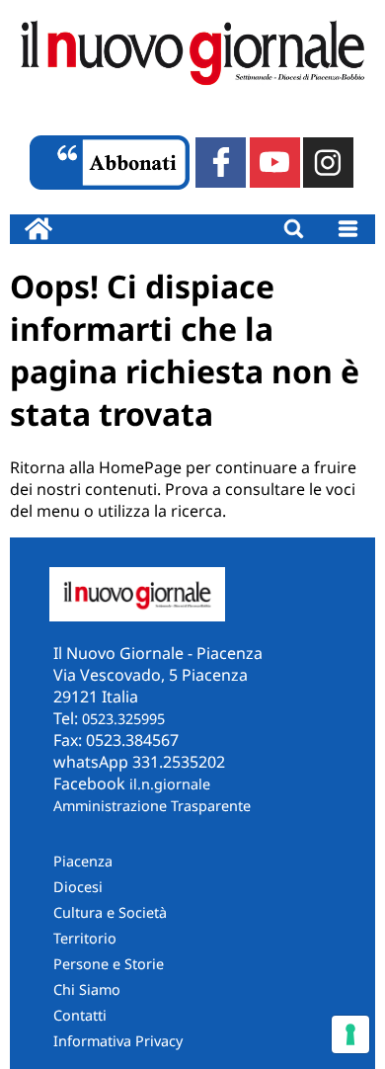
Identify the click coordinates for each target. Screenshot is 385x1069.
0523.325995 (123, 718)
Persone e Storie (108, 963)
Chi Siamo (86, 989)
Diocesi (78, 886)
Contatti (80, 1015)
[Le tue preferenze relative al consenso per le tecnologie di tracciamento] (350, 1034)
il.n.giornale (169, 784)
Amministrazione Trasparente (152, 805)
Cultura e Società (110, 912)
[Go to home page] (38, 229)
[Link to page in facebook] (220, 162)
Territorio (84, 938)
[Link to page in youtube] (275, 162)
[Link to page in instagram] (328, 162)
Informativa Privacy (118, 1040)
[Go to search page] (293, 229)
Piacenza (83, 861)
